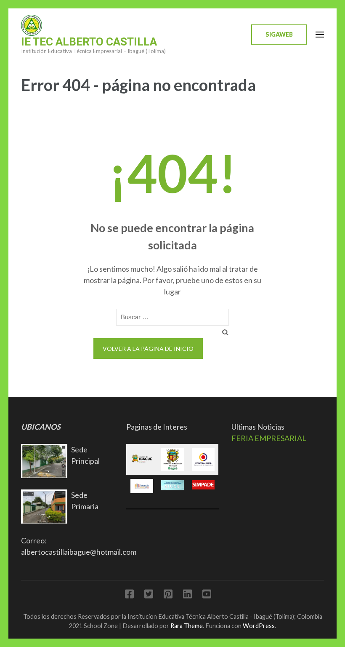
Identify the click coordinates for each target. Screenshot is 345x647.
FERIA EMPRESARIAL (268, 438)
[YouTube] (206, 595)
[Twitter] (148, 595)
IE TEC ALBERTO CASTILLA (89, 41)
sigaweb (279, 34)
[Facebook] (129, 595)
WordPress (259, 625)
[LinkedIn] (187, 595)
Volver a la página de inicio (148, 348)
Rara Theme (186, 625)
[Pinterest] (168, 595)
